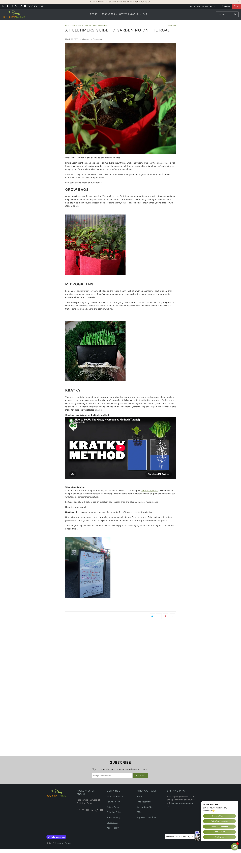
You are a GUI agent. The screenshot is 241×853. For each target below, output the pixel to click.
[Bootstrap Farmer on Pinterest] (16, 6)
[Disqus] (120, 657)
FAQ (139, 812)
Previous (172, 25)
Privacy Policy (113, 817)
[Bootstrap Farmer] (14, 14)
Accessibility (113, 828)
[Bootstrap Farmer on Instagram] (12, 6)
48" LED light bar (149, 490)
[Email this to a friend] (172, 616)
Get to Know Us (144, 807)
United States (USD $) (201, 6)
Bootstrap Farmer (63, 843)
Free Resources (144, 801)
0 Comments (96, 39)
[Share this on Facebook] (159, 616)
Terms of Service (115, 796)
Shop (139, 796)
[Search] (235, 14)
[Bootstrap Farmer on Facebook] (7, 6)
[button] (95, 14)
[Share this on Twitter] (152, 616)
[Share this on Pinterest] (165, 616)
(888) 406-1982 (35, 6)
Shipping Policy (114, 812)
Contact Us (112, 822)
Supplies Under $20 (146, 817)
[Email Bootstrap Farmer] (3, 6)
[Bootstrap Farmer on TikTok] (20, 6)
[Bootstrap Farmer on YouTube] (25, 6)
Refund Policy (113, 801)
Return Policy (113, 807)
